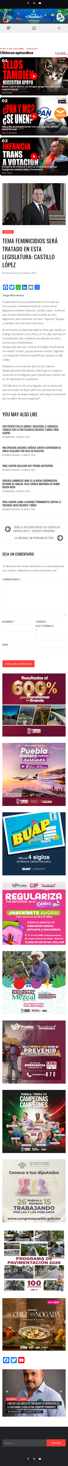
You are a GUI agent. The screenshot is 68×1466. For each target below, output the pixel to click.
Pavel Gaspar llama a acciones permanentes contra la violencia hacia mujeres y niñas (31, 503)
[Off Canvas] (9, 28)
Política (8, 231)
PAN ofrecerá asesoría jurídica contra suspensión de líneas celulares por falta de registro (31, 449)
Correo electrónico (43, 626)
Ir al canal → (61, 53)
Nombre (8, 621)
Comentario (11, 579)
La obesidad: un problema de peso (34, 538)
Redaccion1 (12, 272)
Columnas (12, 1399)
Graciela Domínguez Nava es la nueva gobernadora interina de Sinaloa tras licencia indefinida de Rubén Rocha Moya (31, 484)
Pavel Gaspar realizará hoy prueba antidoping (27, 466)
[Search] (59, 28)
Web (5, 644)
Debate (23, 1399)
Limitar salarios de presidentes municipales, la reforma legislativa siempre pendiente (33, 1405)
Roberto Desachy (12, 455)
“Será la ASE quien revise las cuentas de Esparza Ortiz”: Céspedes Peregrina (36, 529)
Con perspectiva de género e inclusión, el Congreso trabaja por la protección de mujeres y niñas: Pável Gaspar (30, 430)
